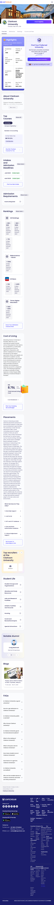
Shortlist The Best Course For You (11, 150)
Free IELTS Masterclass (43, 833)
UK (31, 829)
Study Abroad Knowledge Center (43, 845)
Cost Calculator (43, 839)
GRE (47, 845)
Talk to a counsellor (43, 836)
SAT (47, 842)
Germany (32, 836)
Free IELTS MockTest (43, 830)
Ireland (32, 834)
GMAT (47, 846)
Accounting (8, 123)
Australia (32, 833)
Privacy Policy (32, 888)
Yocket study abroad (37, 836)
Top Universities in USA (33, 843)
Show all (18, 117)
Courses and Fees (29, 31)
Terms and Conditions (32, 891)
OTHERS (49, 900)
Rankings (19, 31)
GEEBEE (37, 839)
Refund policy (32, 894)
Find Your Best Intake (13, 184)
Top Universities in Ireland (33, 860)
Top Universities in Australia (33, 856)
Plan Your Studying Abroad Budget (11, 407)
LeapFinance (48, 829)
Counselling (43, 854)
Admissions (12, 31)
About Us (38, 828)
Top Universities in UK (33, 847)
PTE (47, 843)
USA (31, 828)
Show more (20, 164)
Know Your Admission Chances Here (12, 325)
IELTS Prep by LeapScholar (48, 833)
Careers (37, 829)
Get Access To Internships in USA (11, 542)
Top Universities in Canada (33, 852)
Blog (42, 841)
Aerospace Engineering (11, 126)
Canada (32, 831)
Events (42, 849)
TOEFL (47, 840)
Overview (4, 31)
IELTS (42, 853)
